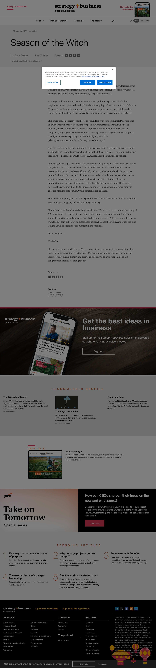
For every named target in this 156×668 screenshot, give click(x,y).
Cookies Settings (52, 82)
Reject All (87, 82)
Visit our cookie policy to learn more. (93, 76)
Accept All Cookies (104, 82)
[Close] (112, 69)
